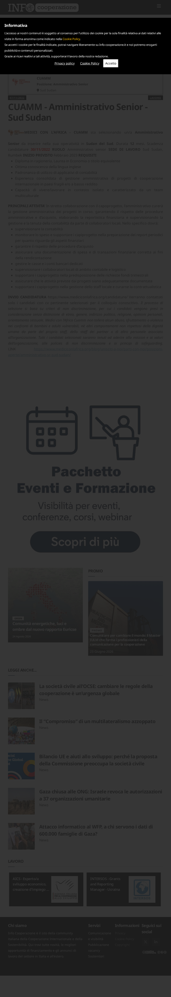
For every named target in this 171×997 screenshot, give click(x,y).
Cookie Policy (71, 39)
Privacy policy (65, 63)
